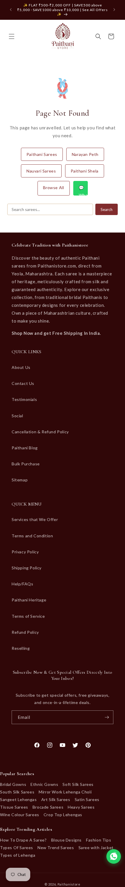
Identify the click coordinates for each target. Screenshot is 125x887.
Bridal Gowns (13, 784)
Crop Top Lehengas (63, 814)
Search (106, 209)
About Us (21, 367)
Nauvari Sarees (41, 170)
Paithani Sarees (41, 154)
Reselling (21, 648)
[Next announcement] (114, 9)
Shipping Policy (27, 567)
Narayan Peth (85, 154)
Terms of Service (28, 616)
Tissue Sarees (14, 807)
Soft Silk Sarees (78, 784)
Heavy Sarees (81, 807)
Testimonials (24, 399)
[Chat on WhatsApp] (113, 856)
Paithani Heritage (29, 599)
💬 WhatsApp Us (83, 190)
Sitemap (20, 479)
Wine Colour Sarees (19, 814)
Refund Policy (25, 632)
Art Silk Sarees (55, 799)
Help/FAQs (22, 583)
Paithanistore (69, 884)
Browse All (53, 187)
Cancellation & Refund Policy (40, 431)
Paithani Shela (85, 170)
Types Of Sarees (16, 847)
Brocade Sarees (48, 807)
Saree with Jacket (96, 847)
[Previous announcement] (10, 9)
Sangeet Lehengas (18, 799)
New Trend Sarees (56, 847)
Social (17, 415)
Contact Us (23, 383)
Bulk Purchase (26, 463)
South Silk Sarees (17, 791)
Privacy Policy (25, 551)
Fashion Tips (98, 839)
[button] (11, 36)
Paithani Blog (25, 447)
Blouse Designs (66, 839)
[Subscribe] (106, 717)
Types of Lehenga (17, 855)
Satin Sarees (87, 799)
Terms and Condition (32, 535)
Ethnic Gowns (44, 784)
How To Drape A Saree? (23, 839)
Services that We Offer (35, 519)
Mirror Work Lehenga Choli (65, 791)
